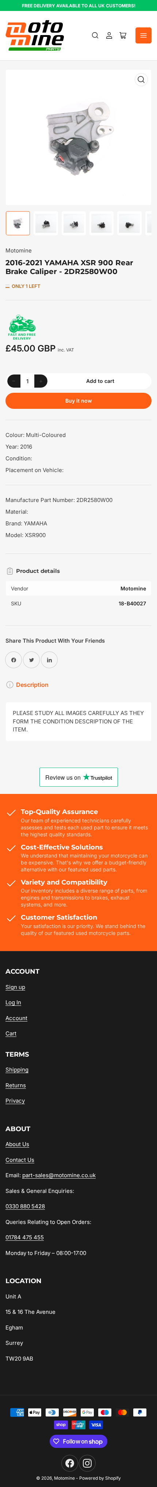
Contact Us (19, 1159)
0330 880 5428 (25, 1206)
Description (32, 684)
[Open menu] (143, 35)
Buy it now (78, 401)
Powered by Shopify (100, 1478)
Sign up (15, 987)
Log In (13, 1002)
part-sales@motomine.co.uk (59, 1175)
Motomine (18, 250)
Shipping (16, 1069)
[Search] (95, 35)
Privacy (15, 1100)
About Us (17, 1144)
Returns (15, 1085)
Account (16, 1018)
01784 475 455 (24, 1237)
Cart (10, 1033)
